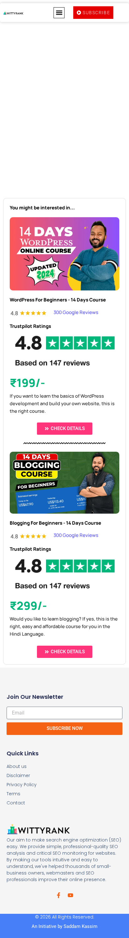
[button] (59, 12)
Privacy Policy (22, 784)
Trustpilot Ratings (30, 326)
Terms (13, 794)
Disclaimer (18, 775)
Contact (16, 803)
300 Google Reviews (76, 312)
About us (17, 766)
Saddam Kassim (80, 926)
